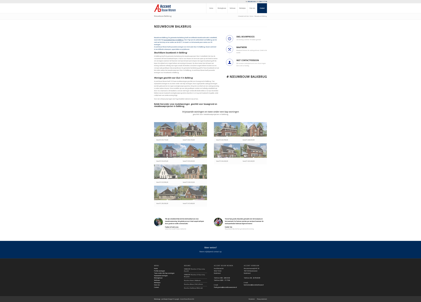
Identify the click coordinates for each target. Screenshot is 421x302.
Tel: (250, 1)
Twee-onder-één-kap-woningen (164, 273)
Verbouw (157, 280)
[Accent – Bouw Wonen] (165, 8)
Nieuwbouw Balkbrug (162, 16)
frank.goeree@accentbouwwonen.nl (225, 287)
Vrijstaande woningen (161, 275)
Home (156, 268)
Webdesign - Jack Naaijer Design (163, 299)
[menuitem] (211, 8)
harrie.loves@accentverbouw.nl (254, 285)
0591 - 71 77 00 (225, 280)
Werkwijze (157, 282)
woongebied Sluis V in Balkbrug (174, 40)
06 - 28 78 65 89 (255, 278)
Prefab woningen (159, 271)
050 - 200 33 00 (225, 278)
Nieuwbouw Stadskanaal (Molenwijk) (193, 288)
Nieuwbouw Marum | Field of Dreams (193, 284)
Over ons (157, 285)
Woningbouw (158, 278)
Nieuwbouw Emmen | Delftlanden (192, 280)
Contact (156, 287)
